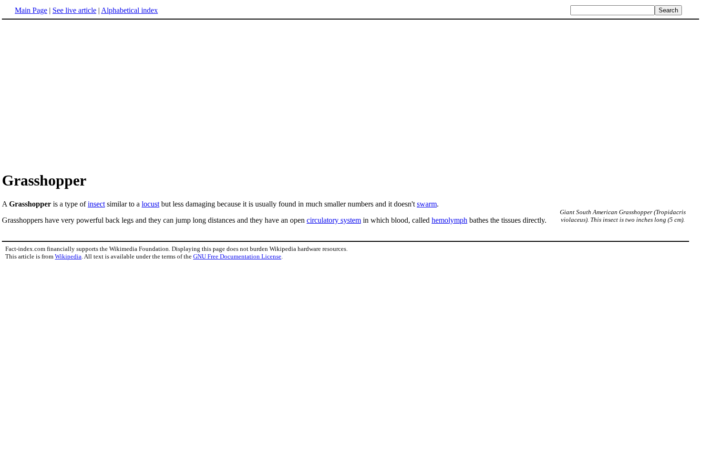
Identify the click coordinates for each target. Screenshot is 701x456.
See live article (74, 10)
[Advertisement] (350, 95)
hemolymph (449, 220)
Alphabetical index (129, 10)
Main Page (31, 10)
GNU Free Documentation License (237, 256)
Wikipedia (68, 256)
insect (96, 204)
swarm (427, 204)
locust (150, 204)
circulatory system (334, 220)
